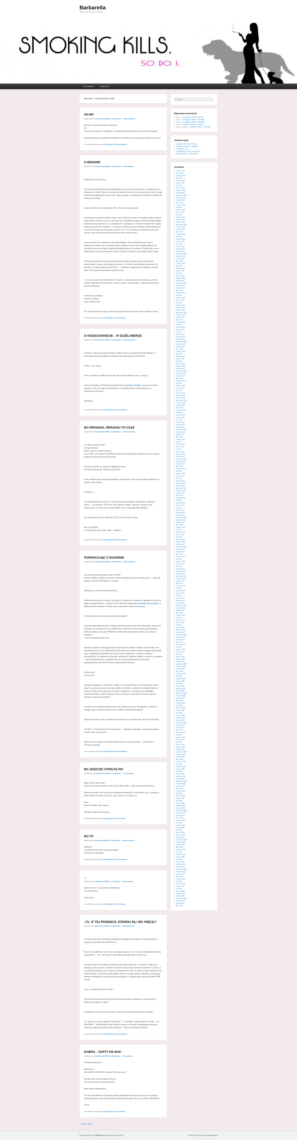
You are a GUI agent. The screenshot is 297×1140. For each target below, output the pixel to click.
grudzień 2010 (180, 630)
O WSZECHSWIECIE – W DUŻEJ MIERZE (113, 335)
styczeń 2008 (180, 715)
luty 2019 (179, 390)
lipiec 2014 (179, 525)
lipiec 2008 (179, 700)
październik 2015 (181, 488)
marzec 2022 (180, 300)
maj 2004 (179, 823)
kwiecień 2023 (180, 268)
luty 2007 (179, 742)
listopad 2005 (180, 779)
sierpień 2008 (180, 698)
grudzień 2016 (180, 454)
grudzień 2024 (180, 219)
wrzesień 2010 (180, 637)
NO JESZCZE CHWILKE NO (103, 769)
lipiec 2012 (179, 583)
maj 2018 (179, 412)
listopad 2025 (180, 193)
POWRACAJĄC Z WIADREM (104, 557)
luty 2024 (179, 244)
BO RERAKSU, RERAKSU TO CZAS (109, 427)
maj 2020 (179, 354)
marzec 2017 (180, 446)
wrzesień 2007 (180, 725)
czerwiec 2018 (180, 410)
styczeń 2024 (180, 246)
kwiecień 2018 (180, 415)
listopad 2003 (180, 837)
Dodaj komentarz (129, 119)
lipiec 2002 (179, 876)
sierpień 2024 (180, 229)
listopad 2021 (180, 310)
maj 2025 (179, 207)
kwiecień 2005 (180, 796)
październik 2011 (181, 605)
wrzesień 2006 (180, 754)
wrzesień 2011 (180, 608)
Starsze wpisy (85, 1124)
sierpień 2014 (180, 522)
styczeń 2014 (180, 539)
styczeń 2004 (180, 832)
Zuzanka (179, 122)
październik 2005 (181, 781)
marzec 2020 (180, 359)
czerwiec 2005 (180, 791)
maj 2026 (179, 178)
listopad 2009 (180, 661)
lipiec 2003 (179, 847)
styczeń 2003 (180, 862)
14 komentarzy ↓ (129, 773)
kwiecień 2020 (180, 356)
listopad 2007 (180, 720)
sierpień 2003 (180, 845)
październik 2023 (181, 254)
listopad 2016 (180, 456)
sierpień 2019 (180, 376)
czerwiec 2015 (180, 498)
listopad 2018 (180, 398)
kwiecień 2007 (180, 737)
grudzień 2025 (180, 190)
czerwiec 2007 (180, 732)
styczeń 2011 (180, 627)
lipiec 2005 (179, 788)
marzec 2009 (180, 681)
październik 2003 (181, 840)
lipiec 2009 (179, 671)
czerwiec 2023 (180, 263)
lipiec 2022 (179, 290)
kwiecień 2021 (180, 327)
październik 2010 (181, 635)
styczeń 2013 (180, 569)
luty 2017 (179, 449)
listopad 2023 (180, 251)
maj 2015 (179, 500)
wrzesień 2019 (180, 373)
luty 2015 (179, 508)
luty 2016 (179, 478)
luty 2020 (179, 361)
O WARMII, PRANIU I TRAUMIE (193, 120)
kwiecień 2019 (180, 385)
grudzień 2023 (180, 249)
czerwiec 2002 (180, 879)
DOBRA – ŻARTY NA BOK (102, 1052)
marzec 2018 (180, 417)
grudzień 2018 (180, 395)
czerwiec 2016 (180, 469)
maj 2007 (179, 735)
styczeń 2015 (180, 510)
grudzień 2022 (180, 278)
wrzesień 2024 (180, 227)
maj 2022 (179, 295)
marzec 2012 (180, 593)
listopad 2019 (180, 368)
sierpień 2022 (180, 288)
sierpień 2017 (180, 434)
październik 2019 (181, 371)
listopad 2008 (180, 691)
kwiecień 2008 (180, 708)
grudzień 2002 (180, 864)
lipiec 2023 (179, 261)
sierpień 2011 (180, 610)
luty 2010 (179, 654)
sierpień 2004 (180, 815)
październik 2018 (181, 400)
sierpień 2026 (180, 171)
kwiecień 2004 (180, 825)
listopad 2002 (180, 866)
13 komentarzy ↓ (128, 881)
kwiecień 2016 (180, 473)
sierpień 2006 (180, 757)
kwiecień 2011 (180, 620)
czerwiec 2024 (180, 234)
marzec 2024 (180, 241)
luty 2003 (179, 859)
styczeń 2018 (180, 422)
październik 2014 (181, 517)
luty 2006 (179, 771)
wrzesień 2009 (180, 666)
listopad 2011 (180, 603)
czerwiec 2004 (180, 820)
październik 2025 (181, 195)
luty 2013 (179, 566)
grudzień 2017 (180, 425)
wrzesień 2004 (180, 813)
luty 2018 (179, 420)
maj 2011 (179, 617)
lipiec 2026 (179, 173)
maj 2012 (179, 588)
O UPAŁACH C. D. (182, 149)
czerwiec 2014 (180, 527)
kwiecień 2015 (180, 503)
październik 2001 (181, 898)
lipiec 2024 (179, 232)
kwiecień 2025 (180, 210)
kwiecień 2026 (180, 180)
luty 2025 (179, 215)
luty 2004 (179, 830)
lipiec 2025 (179, 202)
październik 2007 (181, 722)
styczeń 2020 (180, 364)
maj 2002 (179, 881)
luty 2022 (179, 303)
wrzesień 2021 (180, 315)
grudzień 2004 (180, 805)
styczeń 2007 (180, 744)
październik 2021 (181, 312)
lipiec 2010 (179, 642)
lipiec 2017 (179, 437)
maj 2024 (179, 236)
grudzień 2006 (180, 747)
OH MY (89, 114)
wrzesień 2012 (180, 578)
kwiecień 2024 (180, 239)
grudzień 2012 (180, 571)
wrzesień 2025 (180, 198)
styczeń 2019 (180, 393)
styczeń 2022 (180, 305)
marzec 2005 (180, 798)
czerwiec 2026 (180, 175)
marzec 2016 (180, 476)
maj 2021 (179, 324)
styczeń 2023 (180, 276)
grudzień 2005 (180, 776)
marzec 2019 (180, 388)
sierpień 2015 (180, 493)
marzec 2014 (180, 534)
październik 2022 (181, 283)
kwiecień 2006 (180, 766)
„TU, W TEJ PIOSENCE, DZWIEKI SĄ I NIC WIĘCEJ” (120, 922)
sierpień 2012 (180, 581)
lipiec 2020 (179, 349)
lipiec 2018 (179, 408)
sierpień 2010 (180, 639)
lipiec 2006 (179, 759)
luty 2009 (179, 683)
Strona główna (88, 86)
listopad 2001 (180, 896)
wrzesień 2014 (180, 520)
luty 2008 (179, 713)
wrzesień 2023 (180, 256)
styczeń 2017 (180, 451)
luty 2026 (179, 185)
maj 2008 (179, 705)
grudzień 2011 (180, 600)
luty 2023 (179, 273)
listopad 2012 (180, 574)
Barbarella (92, 8)
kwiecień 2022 (180, 298)
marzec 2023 (180, 271)
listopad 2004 (180, 808)
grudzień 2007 (180, 718)
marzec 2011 (180, 622)
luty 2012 (179, 595)
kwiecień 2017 (180, 444)
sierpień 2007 (180, 727)
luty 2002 (179, 889)
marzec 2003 (180, 857)
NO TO (88, 836)
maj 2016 (179, 471)
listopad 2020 (180, 339)
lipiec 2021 (179, 320)
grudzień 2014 (180, 512)
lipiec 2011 (179, 613)
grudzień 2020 (180, 337)
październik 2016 (181, 459)
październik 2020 (181, 341)
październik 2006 (181, 752)
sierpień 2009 (180, 669)
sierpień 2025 (180, 200)
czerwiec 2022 (180, 293)
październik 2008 (181, 693)
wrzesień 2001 (180, 901)
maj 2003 (179, 852)
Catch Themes (212, 1135)
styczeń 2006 (180, 774)
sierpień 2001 (180, 903)
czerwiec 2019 (180, 381)
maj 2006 (179, 764)
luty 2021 (179, 332)
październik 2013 (181, 547)
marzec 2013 (180, 564)
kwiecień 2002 (180, 884)
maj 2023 (179, 266)
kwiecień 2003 (180, 854)
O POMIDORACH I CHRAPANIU (187, 154)
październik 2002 (181, 869)
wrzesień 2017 (180, 432)
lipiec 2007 (179, 730)
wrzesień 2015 (180, 490)
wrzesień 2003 (180, 842)
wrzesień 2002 (180, 871)
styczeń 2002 (180, 891)
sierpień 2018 (180, 405)
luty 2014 (179, 537)
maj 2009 (179, 676)
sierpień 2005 (180, 786)
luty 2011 (179, 625)
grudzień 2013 (180, 542)
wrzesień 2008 (180, 696)
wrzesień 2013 (180, 549)
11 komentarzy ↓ (128, 1056)
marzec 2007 (180, 740)
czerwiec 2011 (180, 615)
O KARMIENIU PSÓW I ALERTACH (188, 151)
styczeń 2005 (180, 803)
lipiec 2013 (179, 554)
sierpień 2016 (180, 464)
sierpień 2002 (180, 874)
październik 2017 (181, 429)
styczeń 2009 (180, 686)
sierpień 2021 (180, 317)
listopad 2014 (180, 515)
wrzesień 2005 (180, 784)
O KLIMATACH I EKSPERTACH (192, 117)
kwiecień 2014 (180, 532)
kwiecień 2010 (180, 649)
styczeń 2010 (180, 656)
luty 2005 (179, 801)
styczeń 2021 (180, 334)
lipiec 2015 (179, 495)
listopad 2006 (180, 749)
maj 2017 (179, 442)
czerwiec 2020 (180, 351)
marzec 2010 (180, 652)
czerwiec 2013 (180, 556)
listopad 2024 (180, 222)
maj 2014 (179, 530)
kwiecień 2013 (180, 561)
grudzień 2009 (180, 659)
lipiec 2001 (179, 906)
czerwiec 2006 (180, 761)
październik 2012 (181, 576)
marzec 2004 (180, 827)
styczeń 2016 (180, 481)
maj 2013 (179, 559)
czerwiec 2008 (180, 703)
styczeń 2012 (180, 598)
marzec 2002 (180, 886)
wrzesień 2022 (180, 285)
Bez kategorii (109, 144)
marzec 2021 (180, 329)
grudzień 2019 (180, 366)
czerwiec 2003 (180, 849)
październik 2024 (181, 224)
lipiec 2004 (179, 818)
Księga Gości (105, 86)
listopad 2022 (180, 280)
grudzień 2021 (180, 307)
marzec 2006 (180, 769)
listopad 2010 (180, 632)
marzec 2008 (180, 710)
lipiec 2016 (179, 466)
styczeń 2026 (180, 188)
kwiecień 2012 (180, 591)
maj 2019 (179, 383)
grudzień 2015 (180, 483)
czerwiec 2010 (180, 644)
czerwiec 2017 (180, 439)
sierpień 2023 (180, 259)
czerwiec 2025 (180, 205)
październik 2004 (181, 810)
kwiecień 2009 (180, 679)
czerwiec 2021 (180, 322)
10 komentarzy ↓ (129, 166)
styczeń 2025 (180, 217)
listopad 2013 (180, 544)
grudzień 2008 (180, 688)
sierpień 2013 (180, 551)
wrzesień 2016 (180, 461)
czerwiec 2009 (180, 674)
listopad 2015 (180, 486)
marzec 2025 (180, 212)
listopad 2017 (180, 427)
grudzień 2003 (180, 835)
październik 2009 (181, 664)
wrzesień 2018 (180, 403)
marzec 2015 (180, 505)
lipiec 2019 (179, 378)
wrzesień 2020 (180, 344)
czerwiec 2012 (180, 586)
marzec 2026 (180, 183)
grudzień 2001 (180, 893)
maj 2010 (179, 647)
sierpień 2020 (180, 346)
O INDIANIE (92, 162)
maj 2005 (179, 793)
